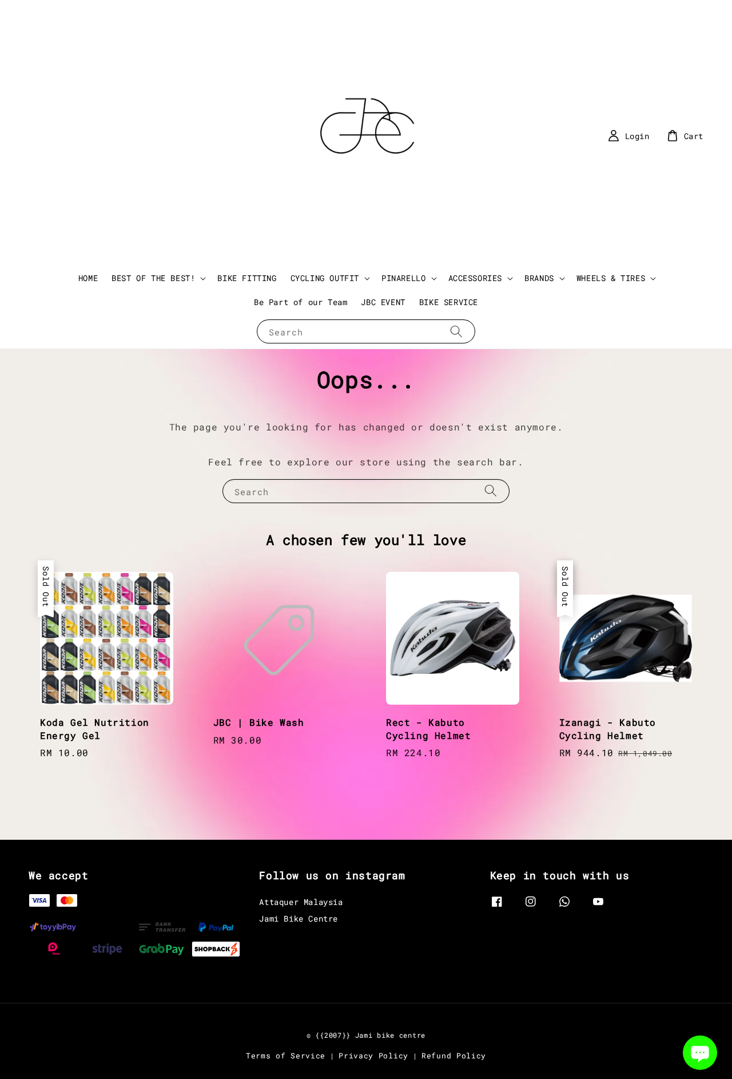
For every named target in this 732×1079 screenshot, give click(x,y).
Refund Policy (453, 1055)
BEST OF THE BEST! (153, 278)
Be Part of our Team (300, 302)
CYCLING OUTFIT (325, 278)
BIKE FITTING (246, 277)
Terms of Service (285, 1055)
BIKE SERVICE (448, 302)
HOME (88, 277)
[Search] (456, 331)
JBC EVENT (383, 302)
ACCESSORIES (475, 278)
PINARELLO (403, 278)
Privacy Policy (373, 1055)
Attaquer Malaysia (301, 902)
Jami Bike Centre (298, 918)
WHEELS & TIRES (610, 278)
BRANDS (539, 278)
